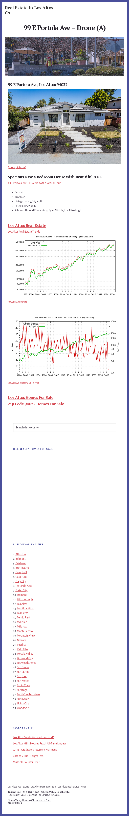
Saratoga (22, 690)
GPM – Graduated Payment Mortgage (35, 749)
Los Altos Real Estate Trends (24, 231)
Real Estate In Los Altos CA (29, 10)
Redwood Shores (26, 662)
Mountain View (26, 635)
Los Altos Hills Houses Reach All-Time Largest (39, 743)
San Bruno (23, 667)
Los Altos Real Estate (27, 225)
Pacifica (21, 644)
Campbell (21, 572)
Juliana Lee (14, 792)
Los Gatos (22, 613)
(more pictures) (17, 167)
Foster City (21, 590)
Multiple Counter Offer (26, 762)
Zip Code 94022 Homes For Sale (36, 403)
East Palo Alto (23, 585)
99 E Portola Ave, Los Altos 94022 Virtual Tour (34, 183)
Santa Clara (23, 685)
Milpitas (22, 626)
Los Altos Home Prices (17, 302)
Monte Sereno (25, 631)
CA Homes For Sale (41, 800)
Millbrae (22, 622)
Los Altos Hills (25, 608)
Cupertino (21, 576)
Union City (23, 703)
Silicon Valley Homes (19, 800)
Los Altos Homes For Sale (30, 397)
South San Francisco (28, 694)
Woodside (23, 708)
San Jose (22, 676)
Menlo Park (23, 617)
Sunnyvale (23, 699)
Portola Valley (25, 653)
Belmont (20, 558)
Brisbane (20, 563)
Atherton (20, 554)
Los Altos (22, 604)
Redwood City (25, 658)
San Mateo (23, 680)
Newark (21, 640)
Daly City (20, 581)
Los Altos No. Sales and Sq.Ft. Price (23, 383)
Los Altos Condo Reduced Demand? (33, 737)
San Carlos (23, 671)
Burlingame (22, 567)
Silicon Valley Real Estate (55, 792)
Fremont (22, 595)
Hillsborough (25, 599)
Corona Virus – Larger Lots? (28, 756)
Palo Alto (22, 649)
